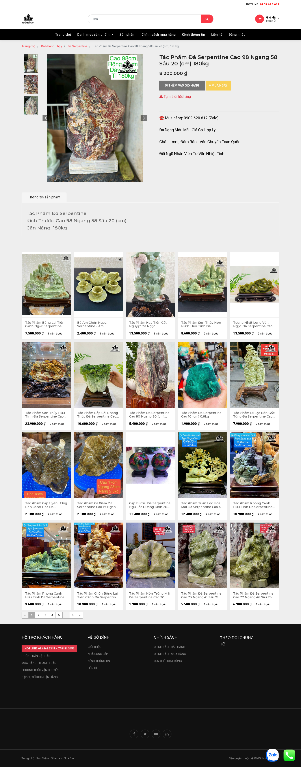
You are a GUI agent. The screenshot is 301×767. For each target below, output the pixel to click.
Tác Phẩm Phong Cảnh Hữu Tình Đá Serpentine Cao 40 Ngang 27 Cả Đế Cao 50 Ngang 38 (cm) (44, 595)
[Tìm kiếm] (207, 19)
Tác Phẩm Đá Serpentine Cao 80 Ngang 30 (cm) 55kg (149, 415)
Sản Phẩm (42, 758)
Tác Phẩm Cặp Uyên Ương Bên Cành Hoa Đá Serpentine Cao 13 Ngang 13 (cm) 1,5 (46, 505)
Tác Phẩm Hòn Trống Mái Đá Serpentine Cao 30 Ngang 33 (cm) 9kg (149, 595)
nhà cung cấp (98, 654)
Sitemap (56, 758)
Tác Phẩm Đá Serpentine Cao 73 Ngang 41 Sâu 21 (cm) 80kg (201, 595)
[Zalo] (272, 755)
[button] (46, 118)
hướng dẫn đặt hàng (37, 656)
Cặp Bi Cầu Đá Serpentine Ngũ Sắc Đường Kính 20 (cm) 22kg (150, 505)
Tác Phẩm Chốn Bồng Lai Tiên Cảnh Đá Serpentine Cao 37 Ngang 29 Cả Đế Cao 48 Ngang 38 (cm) (97, 595)
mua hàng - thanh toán (39, 663)
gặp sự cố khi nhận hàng (40, 677)
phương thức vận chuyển (40, 670)
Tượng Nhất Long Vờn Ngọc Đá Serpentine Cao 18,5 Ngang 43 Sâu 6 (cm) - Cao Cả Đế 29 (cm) (254, 324)
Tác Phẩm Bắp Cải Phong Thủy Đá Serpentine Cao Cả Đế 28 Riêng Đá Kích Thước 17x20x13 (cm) (97, 415)
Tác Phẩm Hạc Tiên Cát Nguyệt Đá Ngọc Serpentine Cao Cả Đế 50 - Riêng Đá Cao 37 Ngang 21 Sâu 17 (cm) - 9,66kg (150, 324)
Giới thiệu (95, 647)
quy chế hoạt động (168, 661)
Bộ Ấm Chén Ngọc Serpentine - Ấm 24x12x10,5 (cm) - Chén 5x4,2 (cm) (95, 324)
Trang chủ (28, 46)
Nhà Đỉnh (70, 758)
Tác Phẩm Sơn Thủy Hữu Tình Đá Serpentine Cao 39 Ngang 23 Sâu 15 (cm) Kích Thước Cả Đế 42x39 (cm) (45, 415)
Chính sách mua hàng (170, 654)
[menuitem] (63, 34)
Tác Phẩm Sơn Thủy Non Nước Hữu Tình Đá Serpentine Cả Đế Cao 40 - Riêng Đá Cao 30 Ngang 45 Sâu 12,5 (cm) (202, 324)
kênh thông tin (99, 661)
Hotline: (262, 4)
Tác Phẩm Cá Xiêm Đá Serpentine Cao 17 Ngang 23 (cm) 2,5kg (97, 505)
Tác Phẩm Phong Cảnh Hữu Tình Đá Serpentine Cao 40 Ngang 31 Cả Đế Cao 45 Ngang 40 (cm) (252, 505)
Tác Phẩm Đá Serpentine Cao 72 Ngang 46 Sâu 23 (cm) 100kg (253, 595)
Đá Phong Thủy (51, 46)
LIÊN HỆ (93, 668)
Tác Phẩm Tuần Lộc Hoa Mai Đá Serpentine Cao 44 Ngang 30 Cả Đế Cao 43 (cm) (202, 505)
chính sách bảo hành (169, 647)
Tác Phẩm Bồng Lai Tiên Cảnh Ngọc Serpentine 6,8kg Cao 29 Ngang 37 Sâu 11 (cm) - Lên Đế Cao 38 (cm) (44, 324)
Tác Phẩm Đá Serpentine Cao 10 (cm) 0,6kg (201, 415)
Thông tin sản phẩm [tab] (44, 197)
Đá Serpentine (77, 46)
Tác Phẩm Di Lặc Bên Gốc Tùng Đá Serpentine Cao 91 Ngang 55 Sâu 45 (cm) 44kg (254, 415)
